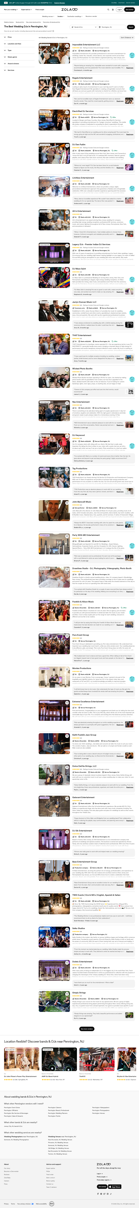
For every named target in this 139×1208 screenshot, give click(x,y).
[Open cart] (113, 9)
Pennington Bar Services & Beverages (16, 1113)
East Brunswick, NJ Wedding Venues (60, 1151)
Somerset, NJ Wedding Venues (58, 1145)
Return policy (50, 1181)
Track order (50, 1174)
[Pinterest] (101, 1194)
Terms (50, 3)
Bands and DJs (20, 22)
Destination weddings (74, 16)
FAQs (48, 1171)
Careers (6, 1181)
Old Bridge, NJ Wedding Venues (58, 1148)
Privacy (6, 1204)
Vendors (60, 16)
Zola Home (121, 2)
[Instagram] (108, 1194)
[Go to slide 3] (54, 62)
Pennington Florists (54, 1116)
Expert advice (25, 9)
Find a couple (40, 9)
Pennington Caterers (54, 1107)
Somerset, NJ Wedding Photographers (16, 1139)
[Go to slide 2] (53, 62)
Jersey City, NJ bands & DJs (13, 1126)
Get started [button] (129, 9)
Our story (7, 1168)
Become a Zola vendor (11, 1171)
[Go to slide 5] (57, 62)
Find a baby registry (103, 1180)
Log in (99, 1173)
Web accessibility (41, 1204)
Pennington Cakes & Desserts (13, 1116)
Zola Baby (114, 2)
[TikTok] (111, 1194)
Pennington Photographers (100, 1110)
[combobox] (112, 27)
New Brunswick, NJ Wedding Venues (60, 1139)
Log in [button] (120, 9)
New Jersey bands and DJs (33, 22)
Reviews (6, 1174)
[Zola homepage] (70, 9)
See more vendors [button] (87, 1029)
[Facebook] (98, 1194)
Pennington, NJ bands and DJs (51, 22)
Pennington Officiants (11, 1110)
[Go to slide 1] (51, 62)
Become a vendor (91, 16)
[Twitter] (104, 1194)
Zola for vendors (130, 2)
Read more (129, 68)
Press (5, 1184)
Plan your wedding (10, 9)
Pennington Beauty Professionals (58, 1110)
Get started (102, 1186)
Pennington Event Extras (12, 1107)
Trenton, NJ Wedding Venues (57, 1154)
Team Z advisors (51, 1187)
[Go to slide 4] (56, 62)
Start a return (50, 1177)
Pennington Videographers (100, 1107)
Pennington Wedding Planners (57, 1113)
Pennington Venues (98, 1113)
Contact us (49, 1184)
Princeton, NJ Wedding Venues (58, 1142)
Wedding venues (47, 16)
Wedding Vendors (9, 22)
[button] (96, 27)
